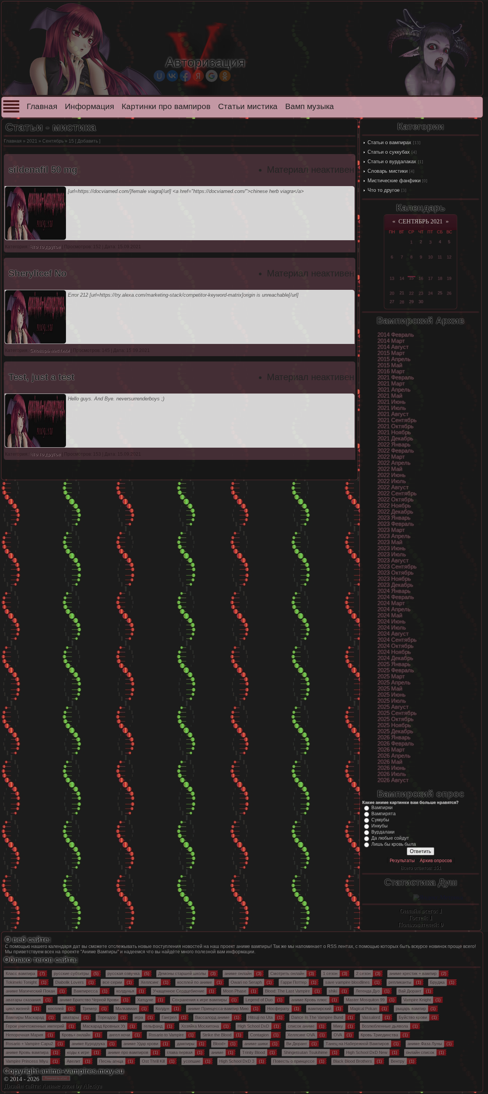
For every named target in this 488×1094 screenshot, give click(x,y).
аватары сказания (23, 1000)
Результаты (402, 860)
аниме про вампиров (128, 1052)
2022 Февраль (395, 451)
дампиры (185, 1043)
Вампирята (383, 813)
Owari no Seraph (246, 982)
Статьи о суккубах (389, 152)
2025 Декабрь (395, 731)
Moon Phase (234, 991)
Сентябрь (53, 141)
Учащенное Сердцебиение (178, 991)
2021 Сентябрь (397, 420)
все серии (112, 982)
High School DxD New (366, 1052)
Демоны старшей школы (182, 973)
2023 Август (393, 560)
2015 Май (389, 365)
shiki (333, 991)
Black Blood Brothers (352, 1061)
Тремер (89, 1008)
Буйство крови (413, 1017)
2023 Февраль (395, 524)
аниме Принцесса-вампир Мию (218, 1008)
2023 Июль (391, 554)
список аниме (301, 1026)
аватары (71, 1017)
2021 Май (389, 396)
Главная (42, 106)
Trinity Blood (253, 1052)
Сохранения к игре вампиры (199, 1000)
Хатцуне (145, 1000)
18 (440, 278)
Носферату (278, 1008)
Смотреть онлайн (287, 973)
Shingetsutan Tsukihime (305, 1052)
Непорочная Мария (24, 1035)
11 (440, 257)
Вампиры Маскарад (25, 1017)
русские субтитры (71, 973)
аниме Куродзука (88, 1043)
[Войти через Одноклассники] (225, 76)
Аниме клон (58, 1086)
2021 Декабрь (395, 438)
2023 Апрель (394, 536)
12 (449, 257)
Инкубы (379, 826)
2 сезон (363, 973)
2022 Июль (391, 481)
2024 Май (389, 615)
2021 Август (393, 414)
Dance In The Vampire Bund (317, 1017)
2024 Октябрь (395, 646)
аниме (217, 1052)
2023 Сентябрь (397, 567)
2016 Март (391, 371)
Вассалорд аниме (212, 1017)
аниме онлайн (238, 973)
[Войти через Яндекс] (198, 76)
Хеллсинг (150, 982)
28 (402, 302)
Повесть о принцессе (294, 1061)
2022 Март (391, 457)
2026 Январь (394, 737)
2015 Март (391, 353)
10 (430, 257)
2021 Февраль (395, 377)
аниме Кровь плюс (309, 1000)
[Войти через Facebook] (185, 76)
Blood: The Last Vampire (287, 991)
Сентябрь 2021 (420, 221)
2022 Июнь (391, 475)
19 (449, 278)
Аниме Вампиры (99, 951)
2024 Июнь (391, 621)
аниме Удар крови (141, 1043)
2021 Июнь (391, 402)
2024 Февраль (395, 597)
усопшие (192, 1061)
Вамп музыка (309, 106)
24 (430, 293)
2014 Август (393, 347)
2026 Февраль (395, 744)
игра (139, 1017)
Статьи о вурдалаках (392, 161)
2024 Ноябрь (394, 652)
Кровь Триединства (379, 1035)
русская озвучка (124, 973)
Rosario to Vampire (166, 1035)
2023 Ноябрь (394, 579)
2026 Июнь (391, 768)
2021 (32, 141)
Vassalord (371, 1017)
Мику (338, 1026)
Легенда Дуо (368, 991)
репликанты (399, 982)
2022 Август (393, 487)
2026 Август (393, 780)
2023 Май (389, 542)
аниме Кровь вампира (27, 1052)
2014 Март (391, 341)
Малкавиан (126, 1008)
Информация (89, 106)
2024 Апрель (394, 609)
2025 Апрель (394, 683)
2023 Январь (394, 518)
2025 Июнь (391, 695)
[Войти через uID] (159, 76)
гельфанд (153, 1026)
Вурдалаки (383, 832)
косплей (56, 1008)
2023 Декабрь (395, 585)
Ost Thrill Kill (153, 1061)
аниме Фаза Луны (425, 1043)
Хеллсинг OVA (301, 1035)
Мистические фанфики (394, 180)
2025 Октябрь (395, 719)
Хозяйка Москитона (200, 1026)
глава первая (180, 1052)
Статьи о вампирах (389, 142)
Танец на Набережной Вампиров (357, 1043)
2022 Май (389, 469)
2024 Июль (391, 628)
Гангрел (169, 1017)
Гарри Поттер (294, 982)
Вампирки (382, 807)
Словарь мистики (388, 171)
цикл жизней (17, 1008)
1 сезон (330, 973)
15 (411, 278)
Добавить (87, 141)
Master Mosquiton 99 (365, 1000)
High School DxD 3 (236, 1061)
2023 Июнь (391, 548)
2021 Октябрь (395, 426)
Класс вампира (20, 973)
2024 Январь (394, 591)
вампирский (319, 1008)
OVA (338, 1035)
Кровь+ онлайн (76, 1035)
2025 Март (391, 676)
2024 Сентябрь (397, 640)
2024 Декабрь (395, 658)
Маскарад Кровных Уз (104, 1026)
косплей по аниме (194, 982)
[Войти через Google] (211, 76)
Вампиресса (86, 991)
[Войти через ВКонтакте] (172, 76)
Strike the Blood (216, 1035)
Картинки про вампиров (166, 106)
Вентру (398, 1061)
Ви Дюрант (296, 1043)
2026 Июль (391, 774)
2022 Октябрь (395, 499)
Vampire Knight (417, 1000)
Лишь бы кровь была (393, 844)
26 (449, 293)
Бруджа (437, 982)
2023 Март (391, 530)
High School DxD (253, 1026)
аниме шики (256, 1043)
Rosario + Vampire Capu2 (29, 1043)
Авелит (73, 1061)
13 (392, 278)
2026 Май (389, 762)
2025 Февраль (395, 670)
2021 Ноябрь (394, 432)
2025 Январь (394, 664)
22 (411, 293)
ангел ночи (119, 1035)
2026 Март (391, 750)
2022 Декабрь (395, 512)
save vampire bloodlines (347, 982)
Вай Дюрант (409, 991)
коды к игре (78, 1052)
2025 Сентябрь (397, 713)
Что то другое (384, 190)
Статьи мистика (248, 106)
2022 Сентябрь (397, 493)
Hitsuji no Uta (260, 1017)
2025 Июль (391, 701)
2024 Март (391, 603)
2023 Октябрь (395, 573)
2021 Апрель (394, 390)
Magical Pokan (363, 1008)
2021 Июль (391, 408)
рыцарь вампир (411, 1008)
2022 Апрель (394, 463)
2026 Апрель (394, 756)
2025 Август (393, 707)
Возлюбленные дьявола (385, 1026)
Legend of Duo (259, 1000)
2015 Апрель (394, 359)
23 (421, 293)
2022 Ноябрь (394, 506)
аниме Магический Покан (30, 991)
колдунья (125, 991)
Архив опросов (436, 860)
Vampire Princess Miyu (27, 1061)
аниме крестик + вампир (413, 973)
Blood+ (219, 1043)
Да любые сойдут (390, 838)
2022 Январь (394, 445)
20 (392, 293)
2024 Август (393, 634)
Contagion (259, 1035)
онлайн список (420, 1052)
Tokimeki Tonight (21, 982)
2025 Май (389, 689)
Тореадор (107, 1017)
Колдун (162, 1008)
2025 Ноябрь (394, 725)
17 (430, 278)
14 (402, 278)
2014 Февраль (395, 335)
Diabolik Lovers (69, 982)
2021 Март (391, 384)
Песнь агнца (111, 1061)
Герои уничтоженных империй (35, 1026)
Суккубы (380, 820)
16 (421, 278)
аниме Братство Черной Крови (89, 1000)
